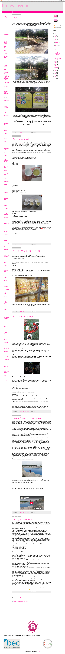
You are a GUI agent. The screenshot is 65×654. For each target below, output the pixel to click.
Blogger (39, 651)
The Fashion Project (6, 336)
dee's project (6, 286)
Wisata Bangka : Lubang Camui (26, 418)
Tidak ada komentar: (26, 132)
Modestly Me (6, 369)
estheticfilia (6, 366)
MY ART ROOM (6, 359)
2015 (55, 70)
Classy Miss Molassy (6, 38)
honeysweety (15, 5)
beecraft (5, 380)
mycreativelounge (6, 290)
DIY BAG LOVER (5, 69)
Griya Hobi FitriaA (6, 174)
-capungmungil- (6, 189)
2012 (55, 75)
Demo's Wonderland (6, 329)
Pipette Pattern (6, 321)
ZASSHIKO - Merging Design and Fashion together (6, 93)
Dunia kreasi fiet (6, 246)
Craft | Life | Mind (6, 293)
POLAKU (5, 339)
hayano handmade (6, 205)
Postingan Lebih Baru (16, 595)
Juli (56, 46)
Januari (56, 68)
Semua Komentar (58, 27)
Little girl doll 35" (6, 73)
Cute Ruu (5, 280)
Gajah (15, 18)
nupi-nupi (5, 118)
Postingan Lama (48, 595)
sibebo (5, 262)
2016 (55, 39)
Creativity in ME (6, 152)
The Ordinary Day (6, 237)
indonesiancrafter (6, 259)
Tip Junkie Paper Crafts (6, 107)
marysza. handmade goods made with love (6, 160)
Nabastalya (6, 217)
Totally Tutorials (5, 51)
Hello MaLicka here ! (6, 220)
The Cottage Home (6, 103)
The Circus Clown (6, 271)
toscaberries (6, 234)
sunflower (5, 184)
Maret (56, 65)
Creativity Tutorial (5, 170)
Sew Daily (5, 88)
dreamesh (5, 133)
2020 (55, 33)
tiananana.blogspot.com (6, 145)
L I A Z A (5, 296)
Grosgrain (5, 130)
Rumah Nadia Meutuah (6, 195)
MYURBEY (6, 208)
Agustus (56, 45)
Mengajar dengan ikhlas (23, 519)
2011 (55, 76)
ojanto (5, 314)
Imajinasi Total (6, 356)
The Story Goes (6, 265)
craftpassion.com (6, 35)
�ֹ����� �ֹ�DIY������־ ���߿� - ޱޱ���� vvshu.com (6, 78)
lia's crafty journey (5, 283)
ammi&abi (5, 267)
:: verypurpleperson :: (6, 178)
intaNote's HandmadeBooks (6, 363)
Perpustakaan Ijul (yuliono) (6, 318)
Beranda (32, 595)
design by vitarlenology (6, 214)
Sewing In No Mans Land (6, 256)
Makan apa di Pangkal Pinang (26, 251)
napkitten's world (6, 199)
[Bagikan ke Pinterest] (35, 132)
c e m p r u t (6, 135)
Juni (56, 61)
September (57, 43)
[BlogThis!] (32, 132)
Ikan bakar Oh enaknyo (22, 316)
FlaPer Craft (6, 202)
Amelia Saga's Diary (6, 149)
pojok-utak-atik (6, 181)
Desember (57, 40)
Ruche (5, 62)
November (57, 42)
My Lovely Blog (6, 348)
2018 (55, 36)
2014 (55, 72)
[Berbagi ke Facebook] (34, 132)
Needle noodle (6, 249)
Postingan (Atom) (19, 597)
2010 (55, 78)
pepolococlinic (6, 312)
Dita (5, 16)
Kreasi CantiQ (6, 326)
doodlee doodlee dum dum (6, 302)
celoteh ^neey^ (6, 243)
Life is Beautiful (6, 120)
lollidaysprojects (6, 252)
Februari (56, 67)
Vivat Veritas (6, 342)
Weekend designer (5, 66)
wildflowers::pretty (6, 47)
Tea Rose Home (6, 112)
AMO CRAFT (6, 240)
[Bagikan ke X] (33, 132)
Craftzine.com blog (6, 127)
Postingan (56, 25)
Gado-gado (6, 351)
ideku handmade (6, 142)
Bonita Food (6, 231)
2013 (55, 73)
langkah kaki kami (6, 124)
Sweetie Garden (5, 345)
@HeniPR (5, 138)
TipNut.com (6, 86)
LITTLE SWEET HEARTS (6, 372)
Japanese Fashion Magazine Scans (5, 43)
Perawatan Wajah (20, 139)
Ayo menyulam (6, 228)
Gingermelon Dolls (6, 167)
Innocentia (6, 192)
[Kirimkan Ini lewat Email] (31, 132)
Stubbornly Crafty (6, 306)
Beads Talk (6, 53)
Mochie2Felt (6, 274)
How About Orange (6, 57)
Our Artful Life (6, 223)
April (56, 64)
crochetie (5, 309)
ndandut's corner (5, 156)
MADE (5, 375)
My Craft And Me (6, 333)
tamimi (5, 226)
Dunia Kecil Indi (6, 115)
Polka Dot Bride (6, 100)
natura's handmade (6, 277)
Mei (56, 62)
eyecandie (5, 323)
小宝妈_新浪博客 (6, 83)
